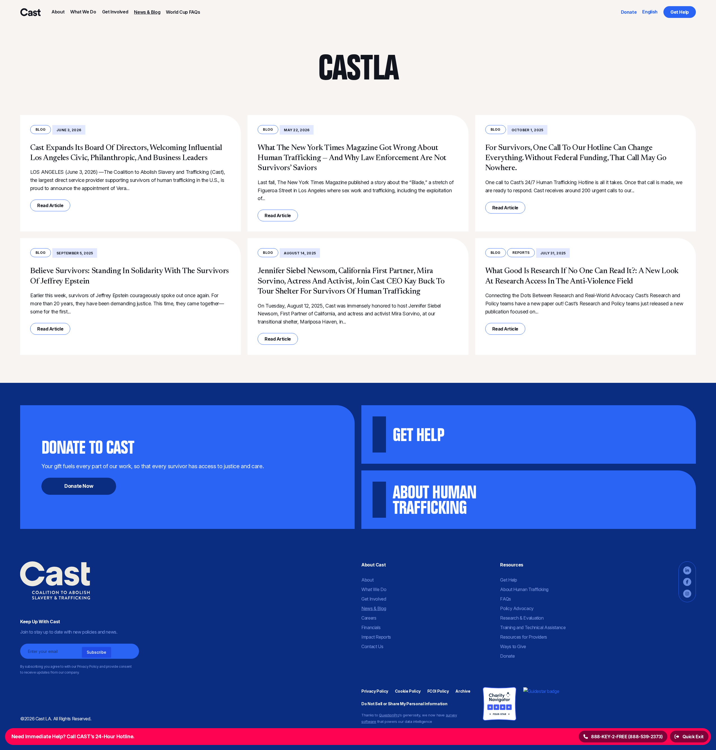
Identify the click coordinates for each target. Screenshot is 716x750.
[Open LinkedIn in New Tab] (687, 570)
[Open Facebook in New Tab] (687, 582)
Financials (370, 627)
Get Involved (115, 12)
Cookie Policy (408, 691)
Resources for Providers (523, 637)
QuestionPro (389, 715)
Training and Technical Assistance (533, 627)
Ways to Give (513, 646)
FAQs (505, 599)
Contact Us (372, 646)
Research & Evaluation (521, 618)
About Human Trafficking (524, 589)
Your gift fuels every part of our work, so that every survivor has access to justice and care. (152, 462)
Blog (41, 129)
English (649, 12)
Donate (629, 12)
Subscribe (96, 652)
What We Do (83, 12)
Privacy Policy (374, 691)
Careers (368, 618)
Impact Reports (376, 637)
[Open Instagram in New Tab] (687, 594)
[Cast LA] (30, 12)
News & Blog (147, 12)
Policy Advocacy (517, 608)
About (57, 12)
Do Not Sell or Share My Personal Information (404, 703)
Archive (462, 691)
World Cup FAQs (183, 12)
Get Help (679, 12)
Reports (520, 252)
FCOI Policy (438, 691)
